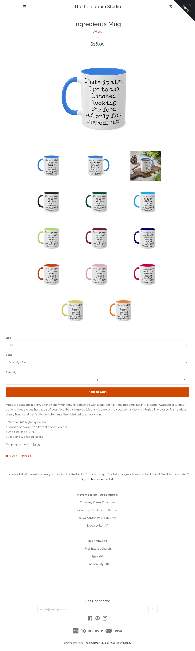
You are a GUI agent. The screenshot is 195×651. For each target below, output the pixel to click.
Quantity (11, 372)
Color (9, 355)
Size (8, 338)
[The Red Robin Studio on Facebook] (90, 619)
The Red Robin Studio (97, 6)
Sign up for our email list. (97, 479)
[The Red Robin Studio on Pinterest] (97, 619)
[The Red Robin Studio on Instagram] (105, 619)
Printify (97, 31)
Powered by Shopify (120, 643)
